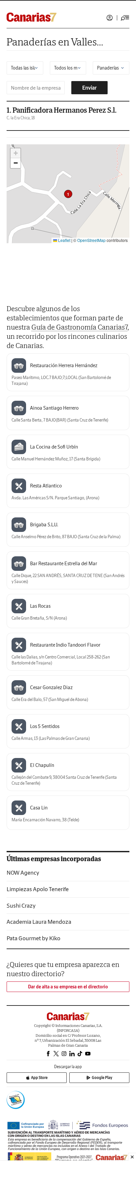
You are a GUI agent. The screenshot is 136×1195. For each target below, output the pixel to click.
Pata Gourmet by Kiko (33, 938)
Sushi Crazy (21, 905)
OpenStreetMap (91, 240)
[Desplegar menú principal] (125, 18)
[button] (68, 194)
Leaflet (63, 240)
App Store (39, 1077)
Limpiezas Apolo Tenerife (38, 889)
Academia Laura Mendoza (39, 921)
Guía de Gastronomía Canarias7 (79, 327)
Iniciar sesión (110, 18)
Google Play (102, 1077)
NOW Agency (23, 872)
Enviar (89, 87)
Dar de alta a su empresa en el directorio (68, 987)
